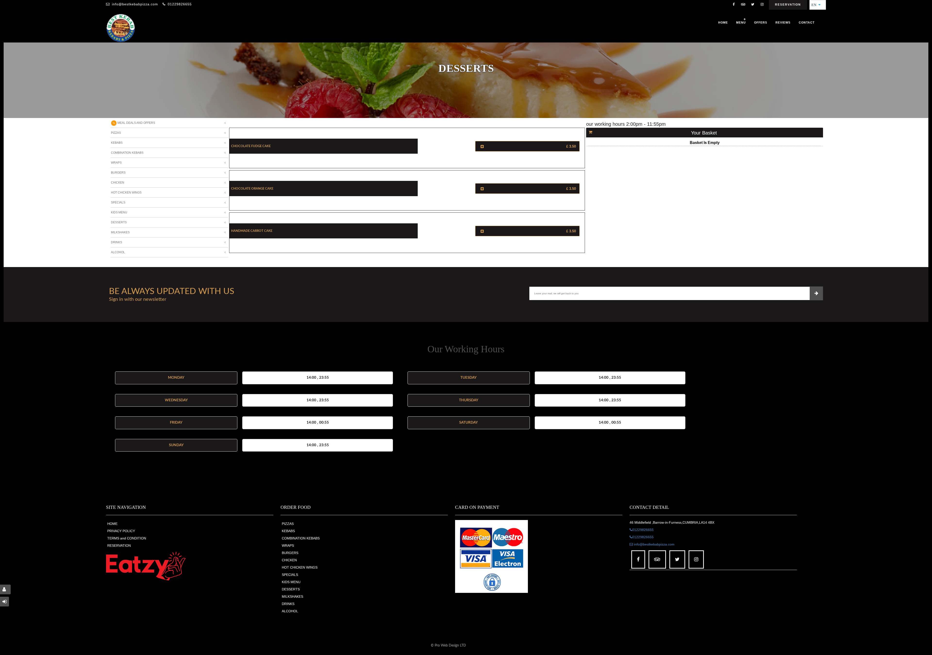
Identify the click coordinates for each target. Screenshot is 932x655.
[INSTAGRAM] (762, 5)
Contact (807, 22)
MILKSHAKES (292, 596)
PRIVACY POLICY (121, 531)
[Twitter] (752, 5)
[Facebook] (734, 5)
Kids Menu (119, 212)
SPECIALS (290, 575)
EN (815, 5)
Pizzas (116, 132)
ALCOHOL (290, 611)
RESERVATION (119, 545)
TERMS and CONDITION (126, 538)
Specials (118, 202)
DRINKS (288, 604)
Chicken (117, 182)
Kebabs (117, 142)
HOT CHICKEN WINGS (299, 567)
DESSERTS (291, 589)
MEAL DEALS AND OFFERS (136, 123)
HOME (112, 524)
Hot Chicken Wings (126, 192)
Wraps (116, 162)
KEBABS (288, 531)
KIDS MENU (291, 582)
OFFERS (760, 22)
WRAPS (288, 545)
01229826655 (180, 4)
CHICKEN (289, 560)
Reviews (783, 22)
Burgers (118, 172)
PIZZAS (288, 524)
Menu (741, 22)
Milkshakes (120, 232)
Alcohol (118, 252)
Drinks (116, 242)
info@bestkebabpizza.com (135, 4)
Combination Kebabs (127, 152)
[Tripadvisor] (743, 5)
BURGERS (290, 553)
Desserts (119, 222)
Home (723, 22)
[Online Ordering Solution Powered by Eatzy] (146, 566)
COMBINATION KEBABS (301, 538)
